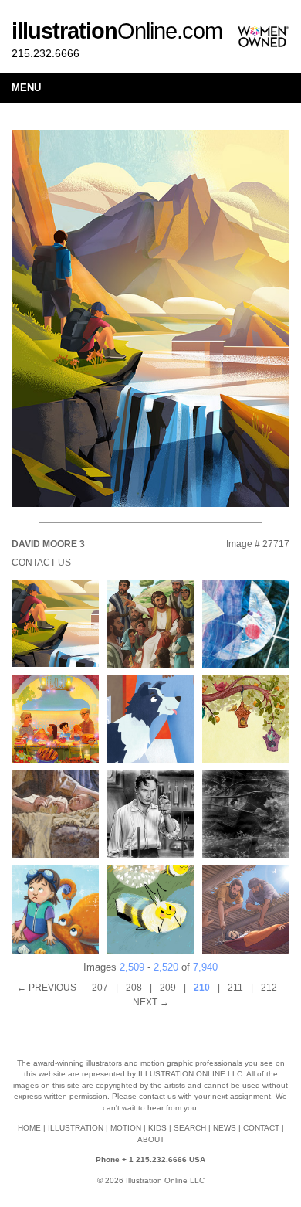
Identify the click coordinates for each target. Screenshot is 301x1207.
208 (134, 987)
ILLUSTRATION (75, 1128)
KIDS (157, 1128)
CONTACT (261, 1128)
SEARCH (190, 1128)
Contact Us (41, 562)
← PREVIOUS (46, 987)
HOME (29, 1128)
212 (269, 987)
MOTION (125, 1128)
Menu (26, 88)
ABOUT (150, 1139)
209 (168, 987)
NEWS (224, 1128)
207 (100, 987)
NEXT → (151, 1002)
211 (235, 987)
